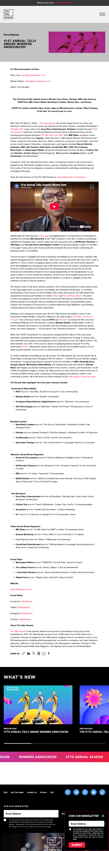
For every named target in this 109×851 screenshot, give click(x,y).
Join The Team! (17, 792)
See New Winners (63, 2)
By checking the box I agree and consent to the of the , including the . (32, 823)
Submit (77, 845)
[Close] (103, 816)
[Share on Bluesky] (43, 653)
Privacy (43, 792)
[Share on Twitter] (33, 653)
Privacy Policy (29, 822)
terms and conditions (82, 831)
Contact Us (32, 792)
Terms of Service (40, 827)
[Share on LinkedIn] (28, 653)
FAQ (5, 792)
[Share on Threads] (38, 653)
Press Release (11, 34)
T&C (52, 792)
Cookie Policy (86, 833)
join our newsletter (16, 806)
